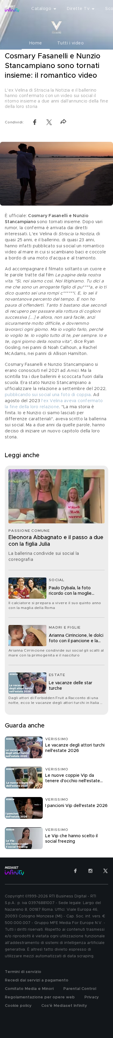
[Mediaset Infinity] (12, 9)
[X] (105, 871)
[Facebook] (75, 871)
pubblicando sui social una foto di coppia (48, 395)
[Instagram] (90, 871)
